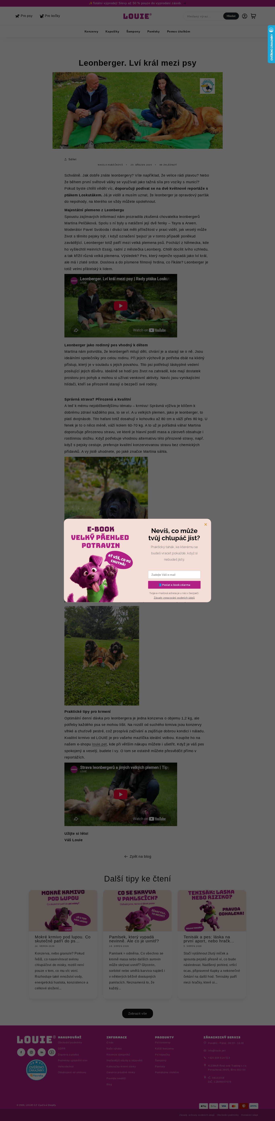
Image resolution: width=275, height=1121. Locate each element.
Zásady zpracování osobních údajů (174, 597)
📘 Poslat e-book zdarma (174, 585)
